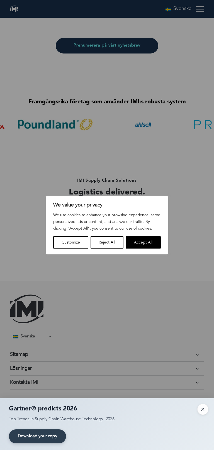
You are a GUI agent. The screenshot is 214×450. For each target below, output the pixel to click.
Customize (71, 242)
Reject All (107, 242)
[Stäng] (202, 409)
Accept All (143, 242)
